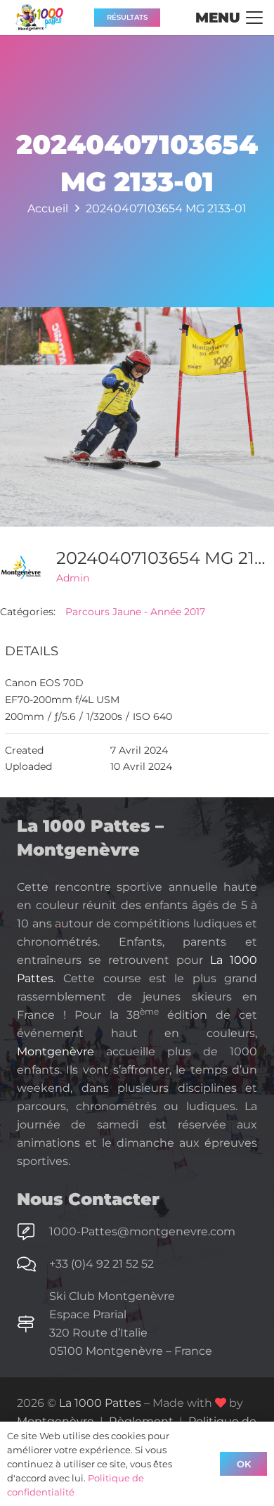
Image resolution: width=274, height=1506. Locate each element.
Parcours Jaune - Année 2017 (135, 611)
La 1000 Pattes (100, 1403)
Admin (72, 578)
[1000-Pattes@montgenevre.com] (33, 1231)
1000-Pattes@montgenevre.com (142, 1231)
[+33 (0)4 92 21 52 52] (33, 1264)
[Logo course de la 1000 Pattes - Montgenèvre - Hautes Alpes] (39, 18)
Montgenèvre (55, 1051)
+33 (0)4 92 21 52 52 (101, 1263)
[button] (229, 17)
